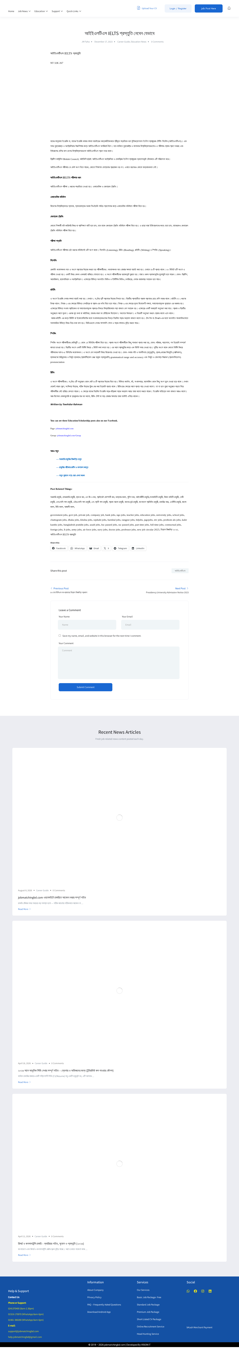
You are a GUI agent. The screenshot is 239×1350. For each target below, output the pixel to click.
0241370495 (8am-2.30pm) (21, 1308)
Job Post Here (208, 8)
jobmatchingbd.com (64, 428)
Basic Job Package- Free (149, 1297)
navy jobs (102, 529)
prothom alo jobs (172, 520)
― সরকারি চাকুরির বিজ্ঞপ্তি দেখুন (69, 459)
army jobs (77, 529)
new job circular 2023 (148, 529)
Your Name (64, 616)
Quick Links (73, 11)
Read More (23, 909)
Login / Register (178, 8)
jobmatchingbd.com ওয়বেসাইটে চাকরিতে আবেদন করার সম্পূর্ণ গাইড (52, 897)
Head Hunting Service (148, 1333)
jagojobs (148, 520)
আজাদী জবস (69, 507)
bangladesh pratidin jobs (76, 524)
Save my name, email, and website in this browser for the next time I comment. (101, 635)
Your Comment (66, 643)
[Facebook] (195, 1291)
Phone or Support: (17, 1302)
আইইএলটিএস (180, 570)
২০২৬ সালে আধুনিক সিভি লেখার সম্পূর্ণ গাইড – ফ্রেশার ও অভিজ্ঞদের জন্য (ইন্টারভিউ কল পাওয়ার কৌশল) (66, 1070)
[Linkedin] (210, 1291)
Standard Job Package (148, 1304)
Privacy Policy (94, 1297)
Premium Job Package (148, 1311)
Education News (138, 41)
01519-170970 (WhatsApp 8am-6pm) (26, 1314)
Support (56, 11)
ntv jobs (158, 520)
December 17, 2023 (103, 41)
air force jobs (89, 529)
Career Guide (123, 41)
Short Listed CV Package (149, 1319)
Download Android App (99, 1311)
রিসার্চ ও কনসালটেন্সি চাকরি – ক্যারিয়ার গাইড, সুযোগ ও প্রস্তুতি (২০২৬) (51, 1243)
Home (11, 11)
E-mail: (11, 1325)
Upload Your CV (149, 8)
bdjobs (139, 520)
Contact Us (13, 1297)
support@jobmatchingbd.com (23, 1331)
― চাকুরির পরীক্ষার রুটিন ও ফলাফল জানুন (69, 467)
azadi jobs (95, 524)
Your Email (127, 616)
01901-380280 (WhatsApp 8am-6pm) (26, 1319)
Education (39, 11)
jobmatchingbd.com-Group (69, 435)
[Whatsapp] (188, 1291)
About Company (95, 1289)
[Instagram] (202, 1291)
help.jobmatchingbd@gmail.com (25, 1336)
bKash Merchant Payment (199, 1327)
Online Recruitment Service (150, 1326)
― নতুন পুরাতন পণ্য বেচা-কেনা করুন (67, 475)
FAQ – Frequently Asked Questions (104, 1304)
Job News (23, 11)
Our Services (143, 1289)
